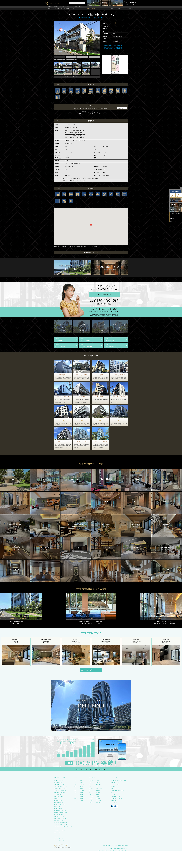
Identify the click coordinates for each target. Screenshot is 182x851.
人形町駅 (91, 794)
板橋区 (76, 798)
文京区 (76, 788)
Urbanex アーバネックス (59, 792)
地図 (124, 8)
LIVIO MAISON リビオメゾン (60, 834)
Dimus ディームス (58, 800)
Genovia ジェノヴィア (59, 814)
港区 (75, 780)
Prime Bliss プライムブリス (60, 840)
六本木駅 (91, 782)
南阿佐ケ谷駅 (79, 134)
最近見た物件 (172, 196)
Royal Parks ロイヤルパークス (60, 816)
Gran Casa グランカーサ (59, 820)
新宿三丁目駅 (99, 788)
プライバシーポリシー (116, 794)
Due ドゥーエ (57, 806)
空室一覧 (131, 8)
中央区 (81, 780)
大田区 (76, 792)
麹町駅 (97, 794)
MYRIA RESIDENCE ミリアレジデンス (62, 808)
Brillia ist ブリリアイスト (59, 802)
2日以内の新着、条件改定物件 (117, 790)
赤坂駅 (90, 784)
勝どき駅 (91, 792)
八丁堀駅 (91, 800)
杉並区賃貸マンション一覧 (59, 6)
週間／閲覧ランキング (116, 782)
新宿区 (76, 784)
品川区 (76, 786)
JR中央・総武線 (69, 132)
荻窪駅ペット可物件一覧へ (60, 345)
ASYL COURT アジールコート (60, 824)
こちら (87, 113)
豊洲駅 (97, 786)
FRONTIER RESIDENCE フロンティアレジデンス (63, 827)
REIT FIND (50, 6)
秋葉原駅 (98, 802)
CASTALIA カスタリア (59, 796)
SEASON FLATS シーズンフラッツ (61, 804)
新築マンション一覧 (115, 788)
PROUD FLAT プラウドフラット (61, 788)
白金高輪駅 (91, 788)
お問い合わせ (103, 294)
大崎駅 (97, 796)
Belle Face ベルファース (59, 836)
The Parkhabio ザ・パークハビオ (61, 786)
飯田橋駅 (98, 790)
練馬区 (81, 798)
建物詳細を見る (60, 84)
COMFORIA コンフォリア (59, 784)
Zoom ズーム (57, 832)
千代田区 (82, 784)
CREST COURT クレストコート (61, 818)
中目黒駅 (98, 798)
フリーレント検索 (115, 784)
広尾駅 (90, 786)
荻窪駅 (77, 130)
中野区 (76, 796)
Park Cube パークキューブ (60, 790)
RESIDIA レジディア (58, 782)
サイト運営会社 (115, 315)
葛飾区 (81, 800)
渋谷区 (76, 782)
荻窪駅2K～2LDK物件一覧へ (111, 339)
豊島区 (81, 792)
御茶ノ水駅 (98, 800)
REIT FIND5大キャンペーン (90, 670)
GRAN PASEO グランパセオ (60, 810)
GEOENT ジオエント (58, 838)
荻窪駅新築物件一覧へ (59, 339)
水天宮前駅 (91, 796)
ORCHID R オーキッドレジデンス (61, 798)
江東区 (81, 782)
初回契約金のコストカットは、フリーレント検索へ (90, 769)
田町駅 (90, 790)
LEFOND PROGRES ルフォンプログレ (62, 794)
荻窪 (73, 127)
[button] (154, 607)
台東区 (81, 788)
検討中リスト (114, 792)
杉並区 (70, 127)
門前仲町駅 (98, 784)
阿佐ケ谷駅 (76, 136)
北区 (75, 794)
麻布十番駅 (91, 780)
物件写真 (111, 8)
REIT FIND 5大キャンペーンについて (119, 780)
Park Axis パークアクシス (59, 780)
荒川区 (81, 794)
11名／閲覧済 (92, 8)
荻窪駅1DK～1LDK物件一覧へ (86, 345)
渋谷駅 (97, 780)
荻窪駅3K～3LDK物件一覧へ (111, 345)
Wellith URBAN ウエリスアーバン (61, 830)
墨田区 (76, 790)
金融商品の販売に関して (116, 796)
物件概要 (118, 8)
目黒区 (81, 786)
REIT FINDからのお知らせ (116, 798)
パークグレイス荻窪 (69, 6)
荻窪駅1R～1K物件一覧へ (85, 339)
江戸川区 (76, 802)
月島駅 (90, 802)
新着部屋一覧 (114, 786)
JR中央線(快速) (68, 137)
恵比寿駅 (98, 782)
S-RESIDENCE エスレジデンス (60, 812)
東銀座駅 (91, 798)
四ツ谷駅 (98, 792)
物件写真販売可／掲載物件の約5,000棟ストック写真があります (77, 76)
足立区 (76, 800)
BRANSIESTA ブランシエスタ (60, 822)
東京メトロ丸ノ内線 (70, 130)
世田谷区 (82, 790)
